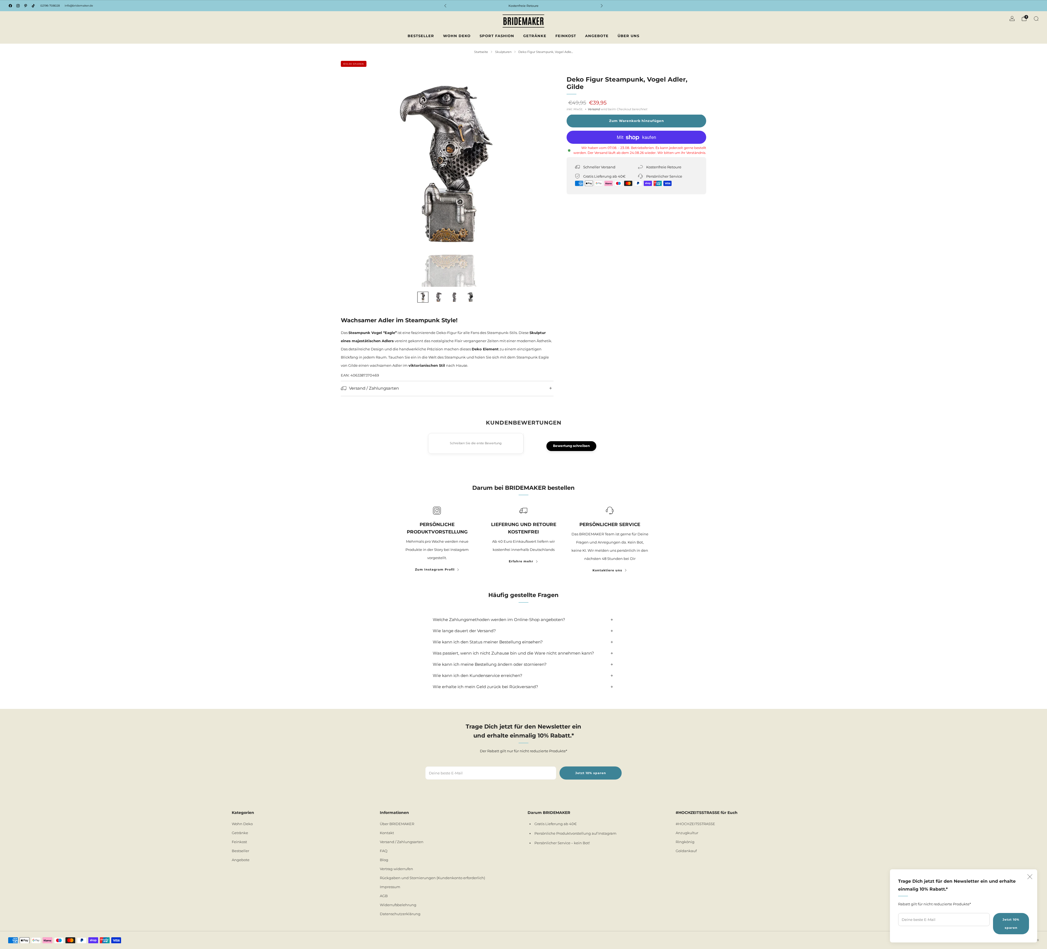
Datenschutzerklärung (400, 914)
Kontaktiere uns (607, 570)
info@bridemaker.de (79, 5)
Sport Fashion (497, 36)
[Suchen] (1036, 18)
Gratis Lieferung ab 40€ (555, 824)
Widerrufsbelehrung (398, 905)
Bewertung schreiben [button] (571, 446)
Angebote (597, 36)
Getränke (534, 36)
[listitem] (523, 6)
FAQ (383, 851)
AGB (384, 896)
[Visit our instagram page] (18, 6)
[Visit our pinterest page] (25, 6)
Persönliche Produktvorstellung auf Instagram (575, 833)
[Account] (1012, 18)
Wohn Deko (457, 36)
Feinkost (565, 36)
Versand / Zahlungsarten (401, 842)
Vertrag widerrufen (396, 869)
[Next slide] (543, 180)
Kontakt (387, 833)
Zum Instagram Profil (435, 569)
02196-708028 (50, 5)
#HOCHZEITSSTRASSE (695, 824)
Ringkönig (685, 842)
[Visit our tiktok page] (33, 6)
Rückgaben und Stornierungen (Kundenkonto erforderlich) (432, 878)
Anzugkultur (687, 833)
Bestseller (421, 36)
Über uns (628, 36)
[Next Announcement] (601, 5)
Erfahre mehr (521, 561)
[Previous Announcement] (445, 5)
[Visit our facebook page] (10, 6)
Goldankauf (686, 851)
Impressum (390, 887)
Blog (384, 860)
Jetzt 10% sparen (1011, 924)
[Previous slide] (351, 180)
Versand (594, 109)
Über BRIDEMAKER (397, 824)
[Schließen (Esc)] (1029, 876)
